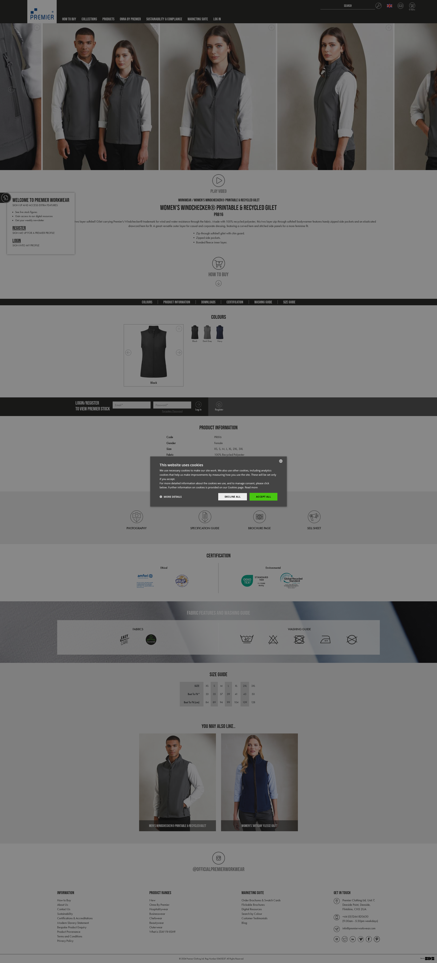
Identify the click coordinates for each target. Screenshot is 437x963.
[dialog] (218, 482)
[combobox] (281, 461)
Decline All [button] (233, 496)
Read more (251, 487)
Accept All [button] (263, 496)
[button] (171, 497)
